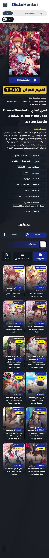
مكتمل (27, 211)
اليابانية (27, 178)
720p (17, 184)
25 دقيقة (21, 167)
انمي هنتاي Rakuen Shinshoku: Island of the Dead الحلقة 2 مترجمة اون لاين (25, 116)
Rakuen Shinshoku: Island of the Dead (28, 206)
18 (20, 196)
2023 (25, 172)
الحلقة (33, 235)
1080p (26, 184)
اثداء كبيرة (26, 161)
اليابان (26, 190)
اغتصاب (15, 161)
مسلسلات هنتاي (21, 155)
